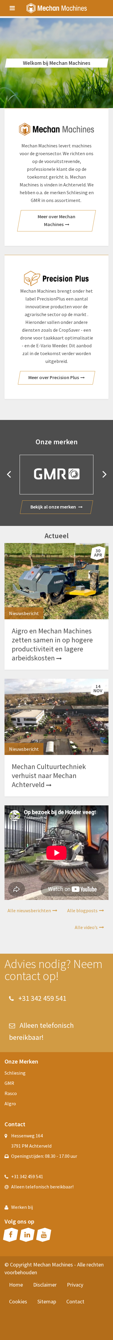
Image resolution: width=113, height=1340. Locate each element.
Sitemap (46, 1301)
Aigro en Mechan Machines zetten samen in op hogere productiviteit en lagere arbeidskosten (52, 644)
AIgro (10, 1103)
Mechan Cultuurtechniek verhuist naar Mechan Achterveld (49, 775)
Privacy (75, 1284)
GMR (9, 1083)
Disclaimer (45, 1284)
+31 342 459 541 (41, 998)
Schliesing (15, 1073)
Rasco (11, 1093)
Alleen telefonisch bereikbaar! (42, 1187)
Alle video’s (86, 927)
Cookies (18, 1301)
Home (16, 1284)
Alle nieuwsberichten (29, 910)
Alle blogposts (82, 910)
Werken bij (22, 1207)
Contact (75, 1301)
